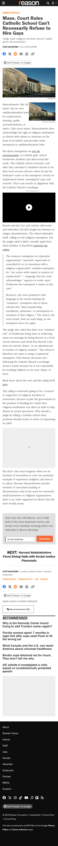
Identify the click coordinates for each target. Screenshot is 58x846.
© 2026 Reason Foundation (15, 815)
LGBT (37, 579)
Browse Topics (10, 733)
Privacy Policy (48, 815)
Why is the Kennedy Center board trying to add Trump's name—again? (27, 624)
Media (6, 782)
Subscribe (44, 538)
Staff (5, 745)
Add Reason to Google (18, 62)
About (6, 727)
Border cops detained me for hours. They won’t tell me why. (27, 656)
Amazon (7, 788)
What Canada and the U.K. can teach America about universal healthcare (28, 647)
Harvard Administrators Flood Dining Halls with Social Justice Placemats (29, 556)
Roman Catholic (11, 12)
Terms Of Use (10, 819)
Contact (7, 776)
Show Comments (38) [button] (19, 609)
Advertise (8, 764)
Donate (6, 758)
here (5, 384)
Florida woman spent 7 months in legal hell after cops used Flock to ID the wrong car (27, 636)
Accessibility (35, 815)
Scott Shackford (10, 46)
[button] (54, 3)
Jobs (5, 751)
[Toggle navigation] (3, 3)
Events (6, 739)
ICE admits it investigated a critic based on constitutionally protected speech (27, 668)
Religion (44, 579)
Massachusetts (25, 579)
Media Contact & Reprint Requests (20, 601)
